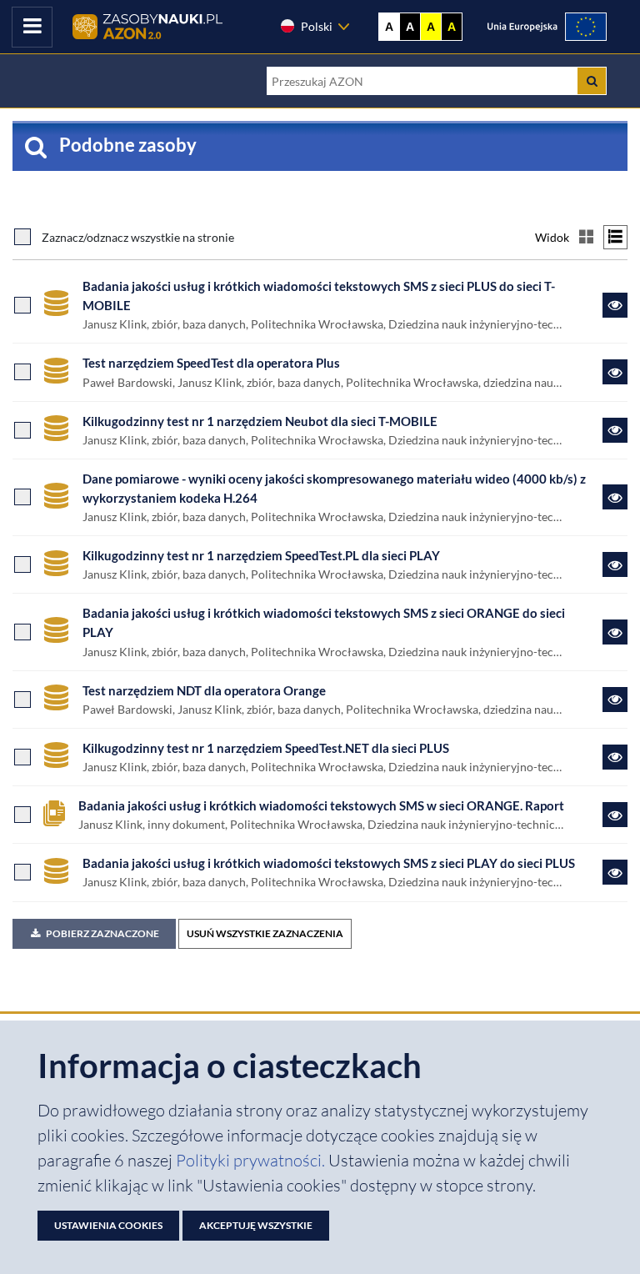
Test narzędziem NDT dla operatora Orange (204, 690)
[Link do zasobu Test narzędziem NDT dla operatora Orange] (615, 699)
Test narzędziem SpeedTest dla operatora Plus (211, 362)
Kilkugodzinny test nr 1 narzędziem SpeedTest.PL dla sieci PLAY (261, 555)
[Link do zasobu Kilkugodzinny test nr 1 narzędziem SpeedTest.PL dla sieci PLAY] (615, 564)
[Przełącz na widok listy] (615, 237)
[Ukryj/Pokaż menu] (32, 27)
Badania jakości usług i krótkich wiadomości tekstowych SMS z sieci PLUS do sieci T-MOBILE (318, 295)
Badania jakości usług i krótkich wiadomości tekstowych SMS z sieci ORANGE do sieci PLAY (323, 622)
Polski (316, 26)
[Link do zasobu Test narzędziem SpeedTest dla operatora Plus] (615, 371)
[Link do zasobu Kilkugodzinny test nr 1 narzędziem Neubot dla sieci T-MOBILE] (615, 430)
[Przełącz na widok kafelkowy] (586, 237)
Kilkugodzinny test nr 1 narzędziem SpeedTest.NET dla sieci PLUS (265, 747)
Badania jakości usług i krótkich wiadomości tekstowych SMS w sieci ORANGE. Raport (321, 805)
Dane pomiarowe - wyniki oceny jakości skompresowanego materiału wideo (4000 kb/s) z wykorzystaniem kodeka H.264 (334, 488)
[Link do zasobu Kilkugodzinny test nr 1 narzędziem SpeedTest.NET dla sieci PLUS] (615, 757)
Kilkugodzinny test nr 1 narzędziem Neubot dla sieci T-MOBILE (260, 421)
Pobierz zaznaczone (102, 933)
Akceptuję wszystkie (255, 1225)
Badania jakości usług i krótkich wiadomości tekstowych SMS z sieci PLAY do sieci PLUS (328, 862)
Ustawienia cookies (108, 1225)
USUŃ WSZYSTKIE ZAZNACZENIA (265, 933)
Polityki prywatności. (252, 1160)
